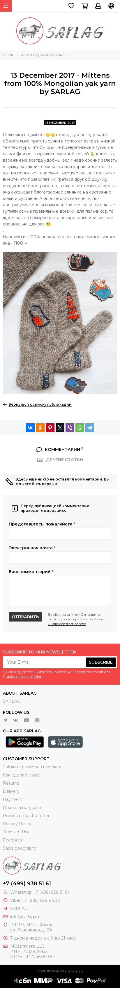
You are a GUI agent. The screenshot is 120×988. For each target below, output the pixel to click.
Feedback (13, 840)
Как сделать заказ (21, 775)
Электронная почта (32, 548)
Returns (11, 783)
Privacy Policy (17, 823)
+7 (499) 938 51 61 (27, 883)
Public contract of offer (67, 624)
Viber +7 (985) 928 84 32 (35, 900)
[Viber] (70, 427)
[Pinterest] (50, 427)
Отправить (25, 616)
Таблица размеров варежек (32, 767)
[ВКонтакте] (30, 427)
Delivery (11, 791)
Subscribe (101, 662)
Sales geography (20, 848)
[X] (60, 427)
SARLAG (11, 701)
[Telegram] (89, 427)
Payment (12, 799)
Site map (75, 971)
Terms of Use (16, 832)
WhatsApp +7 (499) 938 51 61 (39, 892)
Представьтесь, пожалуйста (42, 524)
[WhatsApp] (79, 427)
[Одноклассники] (40, 427)
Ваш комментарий (31, 571)
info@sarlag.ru (24, 916)
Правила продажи (22, 807)
